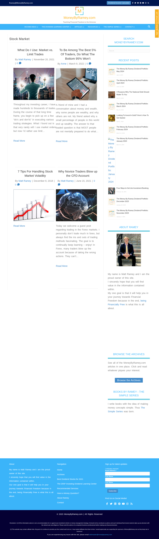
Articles (78, 27)
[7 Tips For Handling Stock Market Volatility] (33, 205)
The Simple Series (112, 27)
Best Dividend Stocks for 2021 (70, 479)
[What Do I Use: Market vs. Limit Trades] (33, 83)
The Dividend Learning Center (55, 27)
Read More (61, 141)
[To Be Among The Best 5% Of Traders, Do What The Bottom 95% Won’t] (76, 84)
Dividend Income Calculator (118, 3)
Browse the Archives (129, 380)
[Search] (148, 27)
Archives (61, 474)
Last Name (109, 482)
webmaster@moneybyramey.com (100, 534)
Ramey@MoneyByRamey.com (21, 3)
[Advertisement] (129, 331)
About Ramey (63, 498)
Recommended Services (67, 488)
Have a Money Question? (68, 493)
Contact (129, 27)
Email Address (111, 470)
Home (59, 470)
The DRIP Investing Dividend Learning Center (77, 484)
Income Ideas (30, 27)
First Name (109, 476)
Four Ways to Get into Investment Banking (132, 188)
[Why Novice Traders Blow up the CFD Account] (76, 205)
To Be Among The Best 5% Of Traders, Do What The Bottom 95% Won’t (77, 54)
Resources (93, 27)
